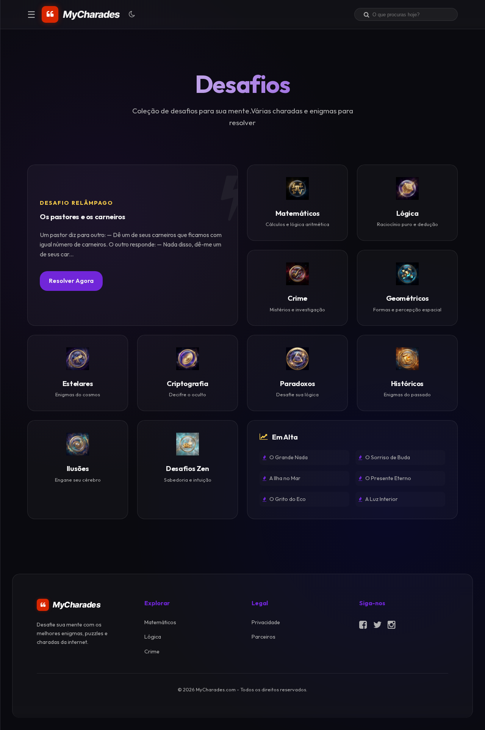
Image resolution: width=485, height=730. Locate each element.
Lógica (152, 636)
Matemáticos (160, 622)
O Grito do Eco (287, 499)
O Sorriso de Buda (387, 457)
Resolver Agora (71, 280)
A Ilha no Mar (284, 478)
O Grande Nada (288, 457)
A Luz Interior (381, 499)
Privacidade (266, 622)
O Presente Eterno (387, 478)
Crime (152, 651)
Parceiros (263, 636)
